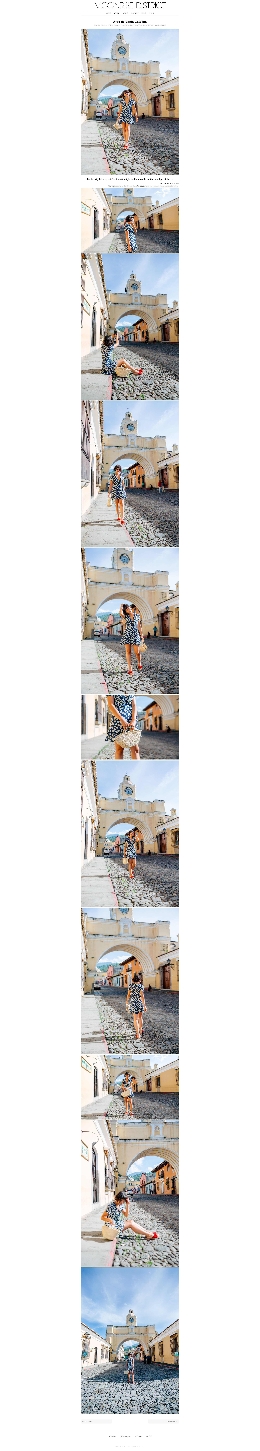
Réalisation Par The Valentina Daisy (125, 186)
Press (144, 13)
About (117, 13)
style (152, 25)
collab (117, 25)
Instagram (126, 1436)
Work (125, 13)
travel (163, 25)
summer (157, 25)
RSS (149, 1436)
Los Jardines (88, 1421)
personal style (134, 25)
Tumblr (139, 1436)
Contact (135, 13)
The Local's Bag (171, 1421)
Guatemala (125, 25)
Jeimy (98, 25)
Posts (108, 13)
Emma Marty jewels (152, 186)
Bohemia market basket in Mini (168, 186)
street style (145, 25)
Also (152, 13)
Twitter (113, 1436)
